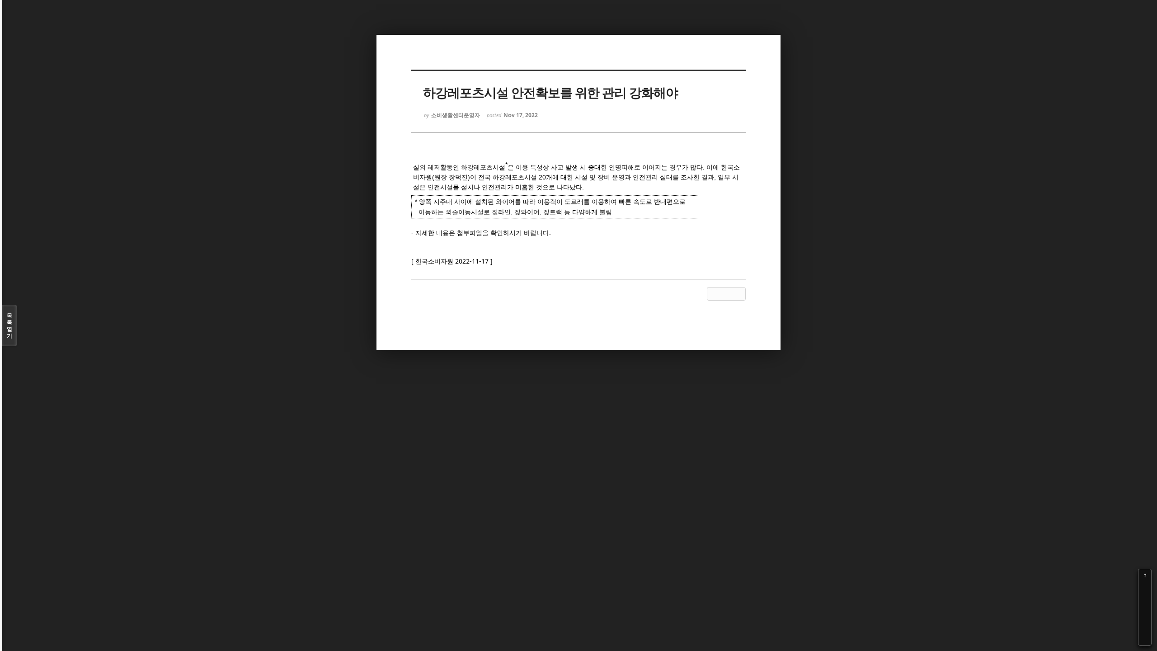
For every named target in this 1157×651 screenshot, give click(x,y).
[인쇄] (1144, 638)
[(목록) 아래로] (1144, 626)
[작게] (1144, 600)
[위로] (1144, 613)
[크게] (1144, 588)
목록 (9, 325)
